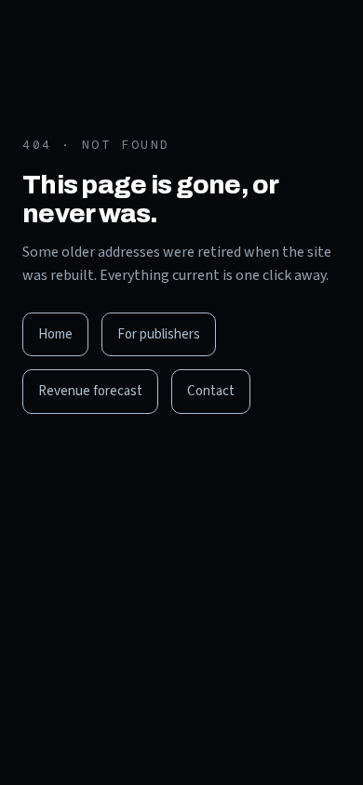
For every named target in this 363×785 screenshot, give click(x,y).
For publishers (158, 334)
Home (55, 334)
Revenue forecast (90, 391)
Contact (211, 391)
